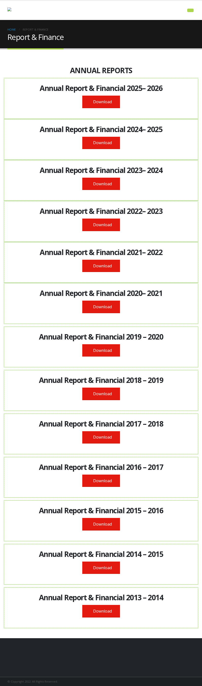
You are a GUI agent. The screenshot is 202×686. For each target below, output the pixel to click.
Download (102, 101)
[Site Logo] (20, 10)
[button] (190, 10)
